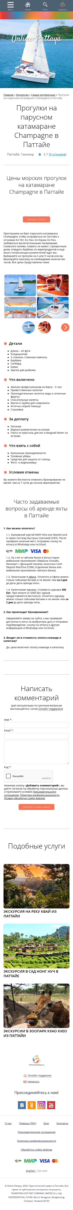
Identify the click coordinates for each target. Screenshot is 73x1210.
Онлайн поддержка (39, 1075)
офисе (32, 576)
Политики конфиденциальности (39, 795)
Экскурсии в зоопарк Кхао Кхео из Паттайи (35, 1033)
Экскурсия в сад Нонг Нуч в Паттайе (31, 973)
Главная (28, 9)
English (30, 1170)
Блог (46, 1123)
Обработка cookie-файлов (36, 1149)
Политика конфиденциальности (36, 1141)
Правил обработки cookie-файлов (24, 798)
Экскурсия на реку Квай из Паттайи (30, 913)
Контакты (62, 1123)
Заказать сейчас (36, 219)
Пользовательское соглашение (36, 1132)
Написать (33, 1081)
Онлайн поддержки (50, 708)
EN (62, 23)
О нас (8, 1123)
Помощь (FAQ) (27, 1123)
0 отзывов (57, 154)
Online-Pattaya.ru (36, 1065)
